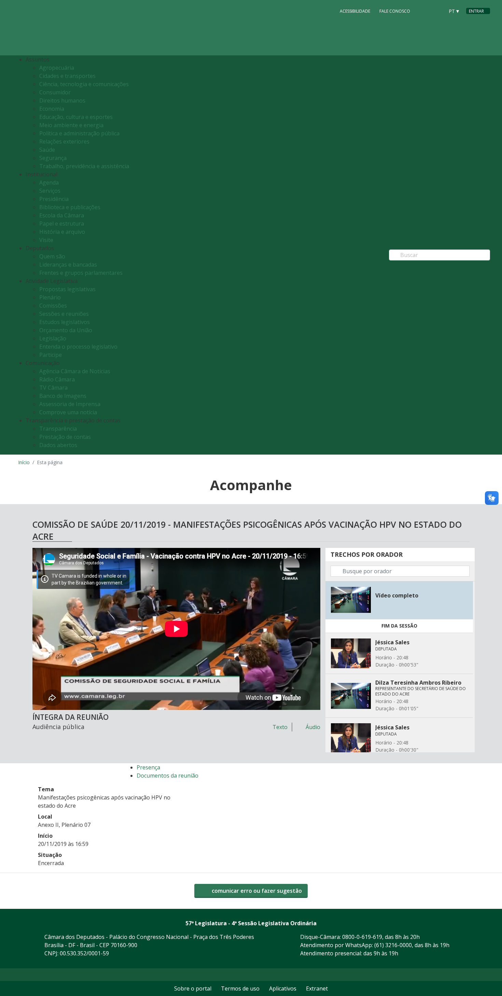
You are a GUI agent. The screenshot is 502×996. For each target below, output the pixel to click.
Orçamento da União (65, 330)
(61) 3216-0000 (393, 945)
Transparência (58, 428)
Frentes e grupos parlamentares (81, 273)
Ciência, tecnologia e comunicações (84, 84)
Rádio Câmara (57, 379)
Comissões (53, 305)
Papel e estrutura (61, 223)
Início (24, 462)
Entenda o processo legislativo (78, 346)
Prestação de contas (65, 437)
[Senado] (437, 10)
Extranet (317, 988)
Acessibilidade (355, 11)
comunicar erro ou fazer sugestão (256, 890)
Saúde (47, 149)
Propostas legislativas (67, 289)
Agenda (49, 182)
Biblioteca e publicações (69, 207)
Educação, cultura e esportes (76, 117)
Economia (51, 108)
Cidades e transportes (67, 76)
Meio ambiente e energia (71, 125)
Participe (50, 355)
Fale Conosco (394, 11)
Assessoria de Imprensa (69, 404)
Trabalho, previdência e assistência (84, 166)
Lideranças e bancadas (68, 264)
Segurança (53, 158)
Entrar (476, 11)
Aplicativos (282, 988)
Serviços (49, 190)
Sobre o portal (192, 988)
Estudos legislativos (64, 322)
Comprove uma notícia (68, 412)
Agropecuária (56, 67)
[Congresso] (424, 10)
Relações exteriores (64, 141)
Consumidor (55, 92)
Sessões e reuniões (64, 314)
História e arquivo (62, 231)
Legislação (52, 338)
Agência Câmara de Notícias (74, 371)
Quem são (52, 256)
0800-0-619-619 (362, 937)
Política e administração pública (79, 133)
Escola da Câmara (61, 215)
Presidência (54, 199)
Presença (148, 767)
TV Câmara (53, 387)
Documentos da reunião (167, 775)
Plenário (50, 297)
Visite (46, 240)
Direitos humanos (62, 100)
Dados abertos (58, 445)
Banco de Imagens (62, 396)
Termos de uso (240, 988)
